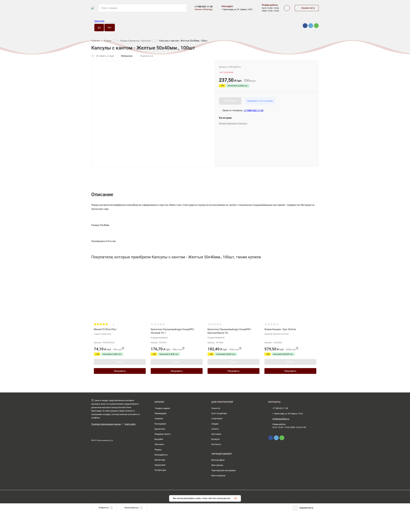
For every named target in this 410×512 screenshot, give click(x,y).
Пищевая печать (163, 434)
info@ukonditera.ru (280, 419)
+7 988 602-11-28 (204, 6)
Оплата (215, 429)
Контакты (216, 444)
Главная (95, 41)
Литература (160, 470)
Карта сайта (130, 424)
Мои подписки (218, 475)
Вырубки (159, 439)
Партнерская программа (223, 470)
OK (235, 498)
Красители (160, 429)
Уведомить (120, 371)
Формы (107, 41)
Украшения (160, 465)
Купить (120, 362)
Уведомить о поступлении (260, 101)
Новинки (159, 418)
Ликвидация (160, 413)
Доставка (216, 434)
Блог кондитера (219, 413)
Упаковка (159, 444)
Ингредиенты (161, 455)
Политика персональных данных (106, 424)
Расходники (160, 424)
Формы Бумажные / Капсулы (135, 41)
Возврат (215, 439)
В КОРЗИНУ (230, 101)
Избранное (127, 56)
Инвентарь (160, 460)
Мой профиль (218, 460)
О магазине (216, 418)
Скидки (214, 424)
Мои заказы (217, 465)
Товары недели (162, 408)
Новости (215, 408)
